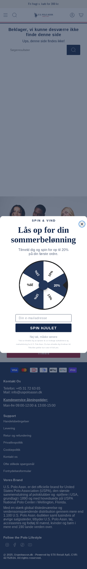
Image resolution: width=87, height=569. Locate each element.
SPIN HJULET (43, 328)
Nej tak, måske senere (43, 336)
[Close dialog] (82, 224)
